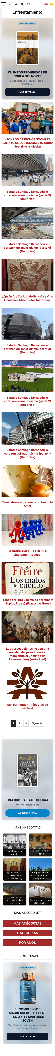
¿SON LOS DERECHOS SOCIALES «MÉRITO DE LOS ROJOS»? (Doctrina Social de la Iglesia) (27, 143)
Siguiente (37, 723)
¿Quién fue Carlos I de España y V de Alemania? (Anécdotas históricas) (27, 298)
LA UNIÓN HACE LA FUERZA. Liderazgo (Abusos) (27, 552)
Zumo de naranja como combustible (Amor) (27, 504)
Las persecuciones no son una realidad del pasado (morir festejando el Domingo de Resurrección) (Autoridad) (27, 654)
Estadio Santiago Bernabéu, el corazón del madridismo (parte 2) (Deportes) (27, 401)
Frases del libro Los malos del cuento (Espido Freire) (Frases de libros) (27, 601)
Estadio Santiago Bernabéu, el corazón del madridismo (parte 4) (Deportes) (27, 247)
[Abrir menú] (3, 4)
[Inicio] (10, 4)
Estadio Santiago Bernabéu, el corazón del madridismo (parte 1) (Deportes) (27, 453)
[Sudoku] (22, 4)
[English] (46, 4)
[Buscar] (16, 4)
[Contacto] (28, 4)
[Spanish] (51, 4)
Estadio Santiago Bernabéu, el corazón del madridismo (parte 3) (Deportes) (27, 349)
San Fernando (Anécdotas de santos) (27, 706)
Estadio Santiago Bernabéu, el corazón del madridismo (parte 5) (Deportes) (27, 195)
